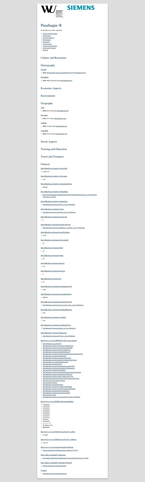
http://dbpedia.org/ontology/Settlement (54, 356)
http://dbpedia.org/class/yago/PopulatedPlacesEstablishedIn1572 (63, 354)
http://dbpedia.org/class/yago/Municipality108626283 (59, 389)
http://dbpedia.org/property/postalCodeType (56, 302)
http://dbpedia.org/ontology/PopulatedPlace (56, 391)
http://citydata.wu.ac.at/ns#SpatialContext (55, 362)
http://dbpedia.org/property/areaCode (54, 217)
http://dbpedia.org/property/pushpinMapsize (56, 309)
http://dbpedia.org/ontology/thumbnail (54, 191)
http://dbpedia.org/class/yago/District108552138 (57, 374)
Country (44, 69)
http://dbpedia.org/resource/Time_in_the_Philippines (59, 204)
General (45, 50)
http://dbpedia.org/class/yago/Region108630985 (57, 348)
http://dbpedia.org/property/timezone (54, 333)
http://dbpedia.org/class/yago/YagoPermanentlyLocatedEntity (61, 397)
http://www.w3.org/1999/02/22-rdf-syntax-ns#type (59, 340)
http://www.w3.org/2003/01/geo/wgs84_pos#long (58, 439)
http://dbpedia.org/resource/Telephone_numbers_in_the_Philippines (64, 228)
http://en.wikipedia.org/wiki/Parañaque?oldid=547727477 (60, 450)
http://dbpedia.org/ (79, 73)
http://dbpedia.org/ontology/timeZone (54, 201)
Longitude (44, 130)
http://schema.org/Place (50, 383)
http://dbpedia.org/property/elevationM (54, 240)
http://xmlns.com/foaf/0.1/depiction (53, 455)
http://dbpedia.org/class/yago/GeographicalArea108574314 (61, 378)
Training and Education (50, 46)
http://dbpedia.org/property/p (51, 278)
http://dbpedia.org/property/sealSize (53, 317)
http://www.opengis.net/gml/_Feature (54, 380)
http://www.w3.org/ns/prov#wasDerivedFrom (57, 447)
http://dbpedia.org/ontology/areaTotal (54, 168)
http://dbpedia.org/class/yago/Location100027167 (58, 376)
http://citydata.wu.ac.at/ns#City (52, 344)
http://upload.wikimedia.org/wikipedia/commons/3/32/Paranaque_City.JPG (65, 458)
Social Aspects (47, 44)
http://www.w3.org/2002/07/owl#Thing (54, 370)
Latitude (44, 123)
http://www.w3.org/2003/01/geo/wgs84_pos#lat (58, 431)
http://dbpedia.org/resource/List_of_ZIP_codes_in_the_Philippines (63, 305)
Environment (47, 40)
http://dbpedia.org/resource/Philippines (58, 73)
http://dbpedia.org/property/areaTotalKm (55, 232)
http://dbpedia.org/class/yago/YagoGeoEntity (56, 393)
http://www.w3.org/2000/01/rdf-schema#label (57, 401)
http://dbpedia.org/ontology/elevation (54, 176)
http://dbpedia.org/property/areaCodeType (56, 224)
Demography (47, 36)
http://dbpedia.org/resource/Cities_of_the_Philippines (59, 212)
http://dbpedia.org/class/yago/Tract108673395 (57, 358)
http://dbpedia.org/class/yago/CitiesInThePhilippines (59, 368)
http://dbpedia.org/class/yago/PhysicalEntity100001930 (60, 360)
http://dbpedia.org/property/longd (52, 263)
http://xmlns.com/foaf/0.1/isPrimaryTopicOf (56, 462)
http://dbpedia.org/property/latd (52, 248)
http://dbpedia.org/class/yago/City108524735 (56, 350)
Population (44, 77)
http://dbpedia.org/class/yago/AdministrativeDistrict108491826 (62, 372)
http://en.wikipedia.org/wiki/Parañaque (54, 466)
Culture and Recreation (50, 34)
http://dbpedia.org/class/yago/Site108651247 (56, 352)
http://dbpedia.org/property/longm (53, 271)
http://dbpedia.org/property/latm (52, 255)
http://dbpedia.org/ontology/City (52, 364)
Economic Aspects (48, 38)
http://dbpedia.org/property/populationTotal (56, 294)
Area (42, 107)
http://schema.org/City (49, 395)
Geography (46, 42)
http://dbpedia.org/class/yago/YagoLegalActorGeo (58, 346)
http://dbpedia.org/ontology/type (52, 209)
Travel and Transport (49, 48)
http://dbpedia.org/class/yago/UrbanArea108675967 (59, 366)
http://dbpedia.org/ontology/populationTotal (56, 184)
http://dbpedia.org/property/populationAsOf (56, 286)
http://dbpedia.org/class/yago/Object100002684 (57, 387)
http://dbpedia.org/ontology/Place (53, 385)
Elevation (44, 115)
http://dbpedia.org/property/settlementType (56, 325)
